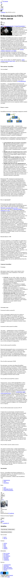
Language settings (5, 575)
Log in (4, 537)
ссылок (2, 61)
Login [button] (2, 9)
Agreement (5, 558)
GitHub (2, 521)
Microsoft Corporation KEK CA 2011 (9, 208)
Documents (6, 557)
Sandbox (5, 548)
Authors (5, 547)
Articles (5, 543)
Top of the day (4, 529)
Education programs (8, 568)
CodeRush (3, 12)
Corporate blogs (7, 564)
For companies (6, 556)
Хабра (14, 50)
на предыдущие (8, 61)
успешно (3, 50)
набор (23, 59)
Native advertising (7, 567)
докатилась (8, 50)
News (4, 544)
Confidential (6, 559)
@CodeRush (11, 513)
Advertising (6, 566)
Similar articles (11, 529)
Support (11, 575)
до (12, 50)
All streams (5, 1)
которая (22, 49)
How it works (6, 553)
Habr (8, 576)
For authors (6, 554)
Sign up (5, 538)
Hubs (4, 545)
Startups (5, 570)
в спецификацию (21, 81)
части (13, 61)
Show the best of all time (6, 532)
